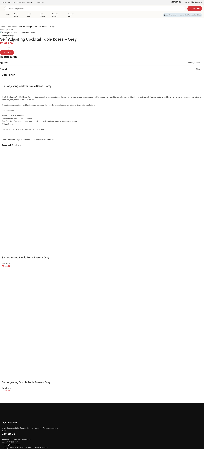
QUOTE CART (195, 8)
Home (2, 27)
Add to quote (7, 52)
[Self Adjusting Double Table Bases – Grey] (59, 327)
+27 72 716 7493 (14, 439)
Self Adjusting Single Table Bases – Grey (25, 257)
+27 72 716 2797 (11, 442)
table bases (52, 140)
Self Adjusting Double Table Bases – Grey (26, 382)
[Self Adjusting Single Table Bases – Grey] (63, 203)
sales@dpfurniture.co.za (11, 445)
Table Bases (12, 27)
